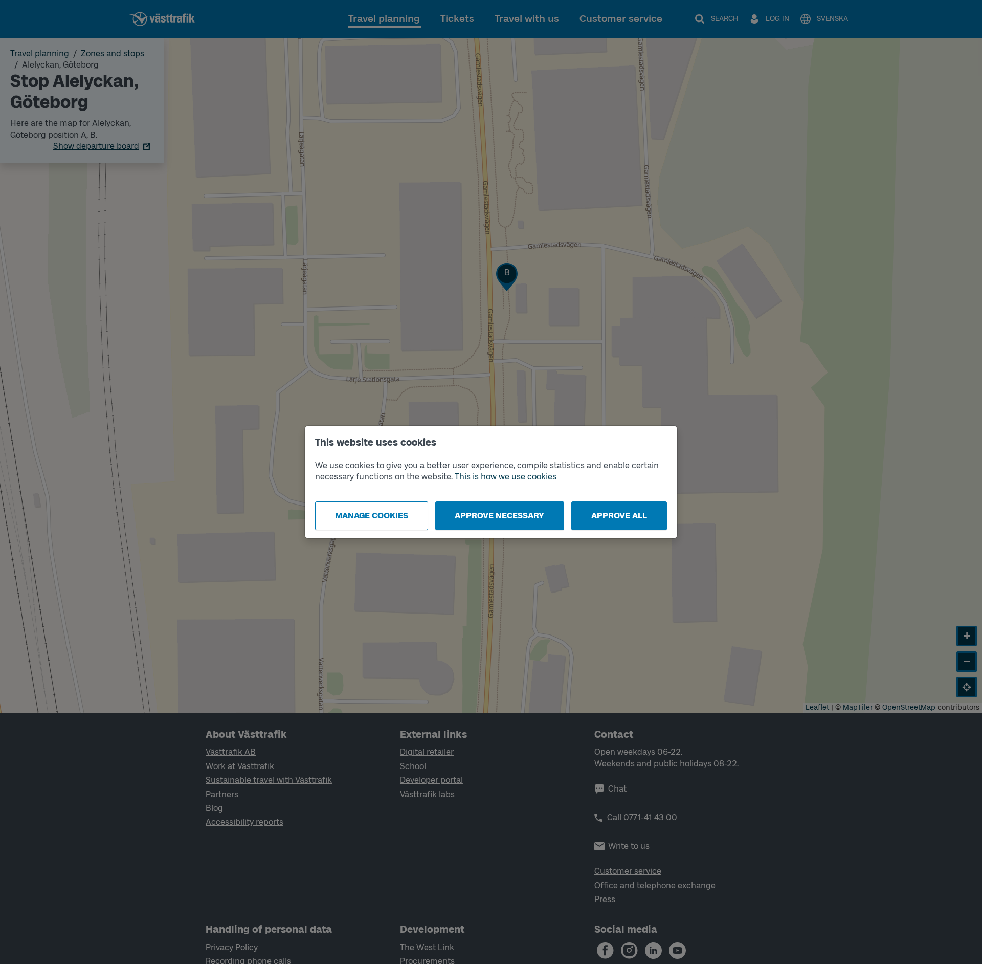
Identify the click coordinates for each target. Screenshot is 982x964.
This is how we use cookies (505, 476)
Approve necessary (499, 515)
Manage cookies (371, 515)
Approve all (619, 515)
